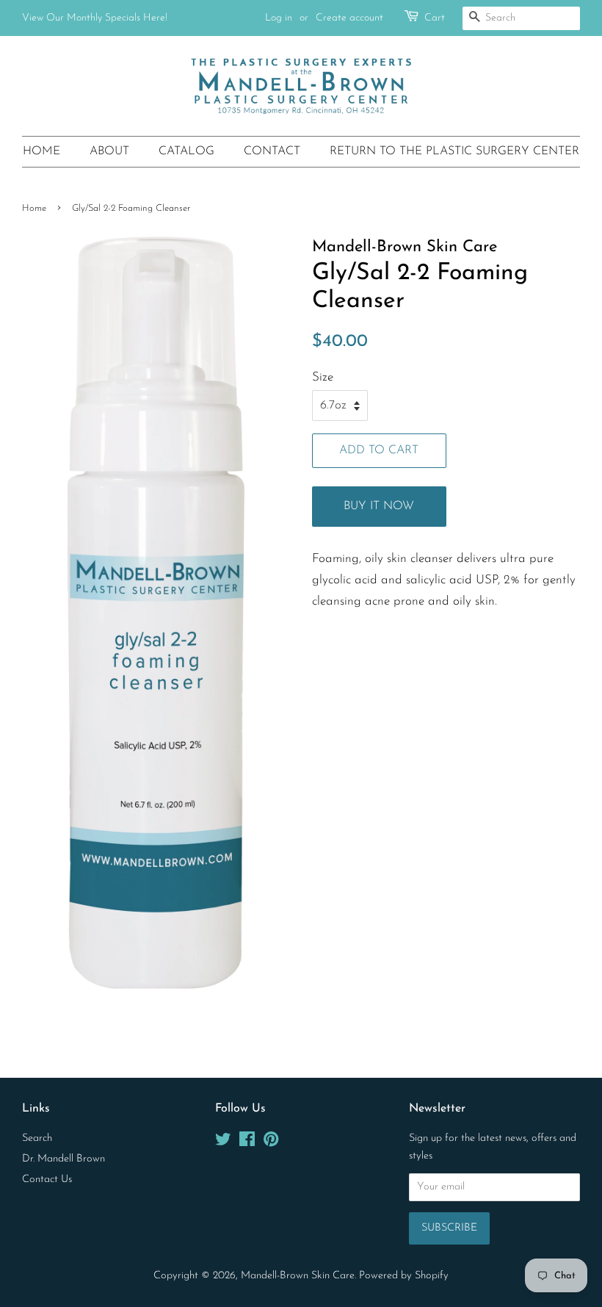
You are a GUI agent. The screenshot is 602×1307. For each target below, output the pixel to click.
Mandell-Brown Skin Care (298, 1275)
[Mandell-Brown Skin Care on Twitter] (223, 1142)
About (109, 151)
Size (322, 377)
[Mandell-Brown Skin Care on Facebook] (247, 1142)
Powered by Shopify (404, 1275)
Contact (272, 151)
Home (41, 151)
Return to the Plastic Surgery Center (454, 151)
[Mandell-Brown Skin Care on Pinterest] (271, 1142)
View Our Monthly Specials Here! (94, 18)
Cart (434, 18)
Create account (349, 18)
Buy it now (379, 506)
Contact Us (47, 1179)
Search (37, 1138)
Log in (278, 18)
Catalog (186, 151)
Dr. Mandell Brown (63, 1158)
